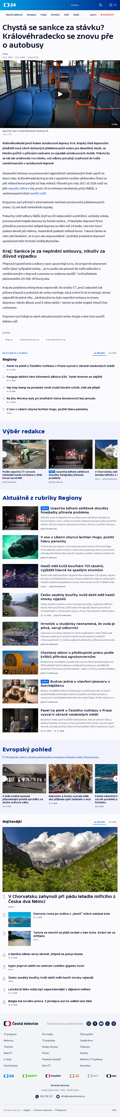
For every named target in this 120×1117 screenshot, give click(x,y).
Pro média (47, 1034)
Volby (43, 14)
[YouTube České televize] (101, 1023)
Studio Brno (86, 1040)
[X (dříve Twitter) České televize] (107, 1023)
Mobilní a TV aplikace (91, 1059)
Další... (77, 14)
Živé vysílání (86, 1034)
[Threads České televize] (113, 1023)
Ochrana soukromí (43, 1110)
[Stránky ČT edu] (111, 1075)
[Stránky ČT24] (9, 1075)
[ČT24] (10, 5)
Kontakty (85, 1065)
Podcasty (85, 1046)
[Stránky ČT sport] (30, 1075)
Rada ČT (8, 1053)
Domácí (55, 14)
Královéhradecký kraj (29, 339)
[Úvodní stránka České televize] (21, 1023)
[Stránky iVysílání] (53, 1075)
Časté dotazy (11, 1065)
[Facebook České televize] (95, 1023)
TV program (10, 1034)
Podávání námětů (51, 1059)
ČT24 (4, 54)
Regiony (9, 339)
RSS (114, 1110)
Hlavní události (14, 14)
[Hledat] (101, 5)
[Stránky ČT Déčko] (74, 1075)
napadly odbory (18, 188)
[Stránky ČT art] (93, 1075)
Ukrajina (31, 14)
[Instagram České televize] (88, 1023)
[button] (60, 94)
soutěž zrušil (38, 193)
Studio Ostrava (50, 1046)
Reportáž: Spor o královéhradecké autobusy (23, 130)
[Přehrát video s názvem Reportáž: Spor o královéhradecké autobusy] (60, 94)
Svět (66, 14)
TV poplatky (48, 1040)
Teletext (8, 1046)
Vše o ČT (46, 1065)
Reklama (8, 1040)
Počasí (45, 1053)
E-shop (7, 1059)
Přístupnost (60, 1110)
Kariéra (84, 1053)
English (27, 1110)
